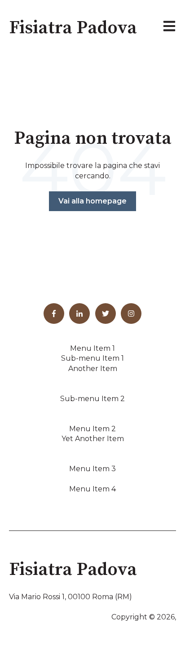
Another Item (92, 368)
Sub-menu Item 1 (92, 358)
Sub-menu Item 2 (92, 398)
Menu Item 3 (92, 468)
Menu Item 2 (92, 428)
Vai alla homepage (92, 201)
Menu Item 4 (92, 489)
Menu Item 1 (92, 348)
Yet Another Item (93, 438)
